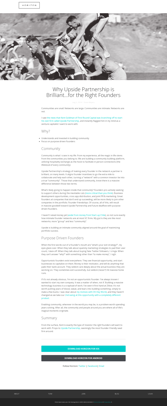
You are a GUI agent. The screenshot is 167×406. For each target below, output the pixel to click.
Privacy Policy (107, 402)
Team (50, 394)
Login (150, 394)
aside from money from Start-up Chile (86, 215)
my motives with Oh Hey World (92, 291)
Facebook (92, 366)
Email (101, 366)
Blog (117, 394)
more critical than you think (99, 193)
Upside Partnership (70, 328)
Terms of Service (98, 402)
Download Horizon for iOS (83, 348)
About (16, 394)
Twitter (82, 366)
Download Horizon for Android (83, 358)
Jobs (83, 394)
